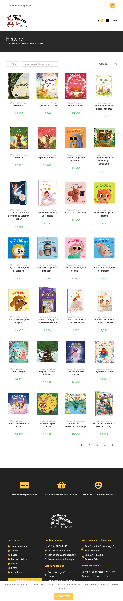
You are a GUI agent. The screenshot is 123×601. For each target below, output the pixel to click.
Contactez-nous (54, 540)
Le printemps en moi (47, 157)
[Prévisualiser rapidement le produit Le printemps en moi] (59, 130)
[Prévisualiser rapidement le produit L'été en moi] (31, 130)
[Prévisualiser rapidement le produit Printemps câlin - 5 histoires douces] (116, 78)
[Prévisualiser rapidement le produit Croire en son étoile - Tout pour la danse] (116, 292)
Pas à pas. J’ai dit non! (75, 212)
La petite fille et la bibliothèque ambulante (104, 160)
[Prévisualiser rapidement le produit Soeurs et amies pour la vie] (31, 396)
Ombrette (18, 105)
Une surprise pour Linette (47, 425)
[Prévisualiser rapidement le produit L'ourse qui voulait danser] (87, 344)
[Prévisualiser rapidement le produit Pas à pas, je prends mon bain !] (59, 240)
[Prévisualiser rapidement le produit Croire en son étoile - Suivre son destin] (87, 292)
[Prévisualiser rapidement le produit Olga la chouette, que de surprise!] (31, 240)
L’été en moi (19, 157)
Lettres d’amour (75, 105)
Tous (114, 64)
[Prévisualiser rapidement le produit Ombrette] (31, 78)
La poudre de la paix (47, 105)
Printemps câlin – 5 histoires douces (104, 107)
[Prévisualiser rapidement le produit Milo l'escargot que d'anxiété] (87, 130)
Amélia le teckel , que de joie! (19, 321)
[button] (31, 86)
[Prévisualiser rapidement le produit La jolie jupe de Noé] (116, 344)
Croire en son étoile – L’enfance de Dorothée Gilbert (19, 215)
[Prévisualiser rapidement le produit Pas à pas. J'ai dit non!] (87, 185)
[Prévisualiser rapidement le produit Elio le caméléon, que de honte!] (87, 240)
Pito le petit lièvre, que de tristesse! (104, 269)
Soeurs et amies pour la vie (19, 425)
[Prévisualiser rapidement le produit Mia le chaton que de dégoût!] (116, 185)
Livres (19, 103)
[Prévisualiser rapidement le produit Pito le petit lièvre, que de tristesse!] (116, 240)
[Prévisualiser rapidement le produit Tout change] (31, 344)
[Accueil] (7, 44)
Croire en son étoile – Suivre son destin (76, 321)
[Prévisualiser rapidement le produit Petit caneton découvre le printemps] (87, 396)
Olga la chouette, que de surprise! (19, 269)
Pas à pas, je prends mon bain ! (47, 269)
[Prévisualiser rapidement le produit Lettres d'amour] (87, 78)
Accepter (63, 596)
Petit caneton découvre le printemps (75, 425)
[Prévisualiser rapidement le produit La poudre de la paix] (59, 78)
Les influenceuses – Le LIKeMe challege (104, 425)
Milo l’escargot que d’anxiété (76, 159)
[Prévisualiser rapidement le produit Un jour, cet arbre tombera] (59, 344)
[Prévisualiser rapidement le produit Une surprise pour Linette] (59, 396)
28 (106, 64)
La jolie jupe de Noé (104, 371)
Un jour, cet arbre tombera (47, 373)
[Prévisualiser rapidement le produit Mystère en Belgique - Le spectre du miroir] (59, 292)
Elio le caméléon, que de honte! (76, 269)
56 (110, 64)
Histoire (40, 44)
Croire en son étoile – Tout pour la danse (104, 321)
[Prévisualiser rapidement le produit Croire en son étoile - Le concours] (59, 185)
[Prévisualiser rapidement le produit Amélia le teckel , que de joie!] (31, 292)
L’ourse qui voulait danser (75, 373)
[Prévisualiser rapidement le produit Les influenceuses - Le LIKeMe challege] (116, 396)
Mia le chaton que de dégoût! (104, 214)
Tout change (19, 371)
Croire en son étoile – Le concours (47, 214)
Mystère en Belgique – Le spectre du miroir (47, 321)
